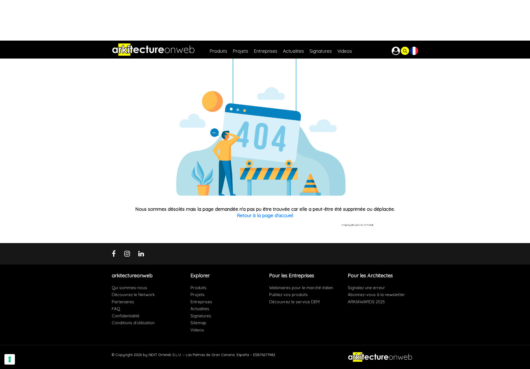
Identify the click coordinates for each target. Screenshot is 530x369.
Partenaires (123, 301)
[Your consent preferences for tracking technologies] (9, 359)
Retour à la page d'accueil (265, 215)
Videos (197, 330)
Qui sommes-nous (129, 287)
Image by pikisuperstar (352, 224)
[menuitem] (221, 50)
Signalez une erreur (366, 287)
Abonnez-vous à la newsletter (376, 294)
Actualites (199, 308)
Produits (198, 287)
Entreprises (201, 301)
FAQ (116, 308)
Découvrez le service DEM (294, 301)
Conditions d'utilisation (133, 322)
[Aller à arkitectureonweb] (161, 50)
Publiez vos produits (288, 294)
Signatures (200, 315)
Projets (197, 294)
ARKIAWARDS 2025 (366, 301)
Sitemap (198, 322)
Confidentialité (125, 315)
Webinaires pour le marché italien (301, 287)
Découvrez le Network (133, 294)
